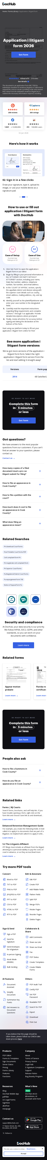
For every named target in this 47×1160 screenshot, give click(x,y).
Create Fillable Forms (35, 968)
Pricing (5, 1067)
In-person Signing (14, 954)
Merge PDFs (35, 904)
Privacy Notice (31, 1061)
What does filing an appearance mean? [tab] (12, 523)
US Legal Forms (9, 1100)
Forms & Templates (11, 1058)
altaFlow (6, 1106)
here (20, 1039)
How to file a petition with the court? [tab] (17, 496)
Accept (23, 1154)
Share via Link (35, 942)
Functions (6, 1076)
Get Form (23, 54)
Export (32, 1012)
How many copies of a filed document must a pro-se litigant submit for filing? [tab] (16, 471)
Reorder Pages (36, 914)
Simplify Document (11, 993)
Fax (31, 952)
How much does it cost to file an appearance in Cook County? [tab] (17, 510)
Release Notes (31, 1073)
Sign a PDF (11, 934)
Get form (23, 420)
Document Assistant (11, 985)
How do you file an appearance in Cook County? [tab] (17, 782)
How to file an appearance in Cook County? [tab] (16, 484)
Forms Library (8, 1070)
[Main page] (9, 4)
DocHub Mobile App (11, 1094)
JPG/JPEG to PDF (14, 894)
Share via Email (36, 947)
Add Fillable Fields (37, 889)
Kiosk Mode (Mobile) (12, 960)
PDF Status (34, 957)
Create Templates (37, 962)
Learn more (23, 645)
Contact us (7, 458)
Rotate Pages (35, 909)
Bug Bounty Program (33, 1076)
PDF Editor (7, 1055)
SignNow (6, 1103)
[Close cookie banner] (42, 1149)
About (27, 1055)
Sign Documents (9, 1061)
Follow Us (8, 1133)
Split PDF (33, 899)
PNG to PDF (12, 889)
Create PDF (34, 884)
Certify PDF (34, 989)
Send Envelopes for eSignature (13, 948)
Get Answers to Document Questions (13, 1010)
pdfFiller (6, 1097)
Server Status (8, 1064)
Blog (4, 1091)
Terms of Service (32, 1058)
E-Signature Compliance (34, 1067)
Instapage (7, 1109)
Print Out (33, 1022)
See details (22, 82)
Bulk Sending (12, 967)
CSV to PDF (11, 904)
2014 (14, 376)
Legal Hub (29, 1064)
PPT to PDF (12, 899)
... (30, 1149)
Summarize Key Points (13, 1001)
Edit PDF (33, 879)
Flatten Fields (35, 894)
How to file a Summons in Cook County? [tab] (15, 770)
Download (34, 1017)
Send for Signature (11, 940)
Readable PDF (35, 1002)
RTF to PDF (11, 914)
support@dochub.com (11, 1123)
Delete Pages (35, 919)
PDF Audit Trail (36, 984)
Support (28, 1070)
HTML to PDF (12, 909)
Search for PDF (36, 1007)
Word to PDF (12, 879)
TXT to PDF (11, 884)
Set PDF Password (34, 995)
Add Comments (36, 937)
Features (6, 1073)
